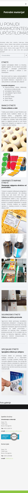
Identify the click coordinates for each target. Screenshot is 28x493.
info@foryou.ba (9, 458)
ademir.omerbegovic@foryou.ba (13, 431)
